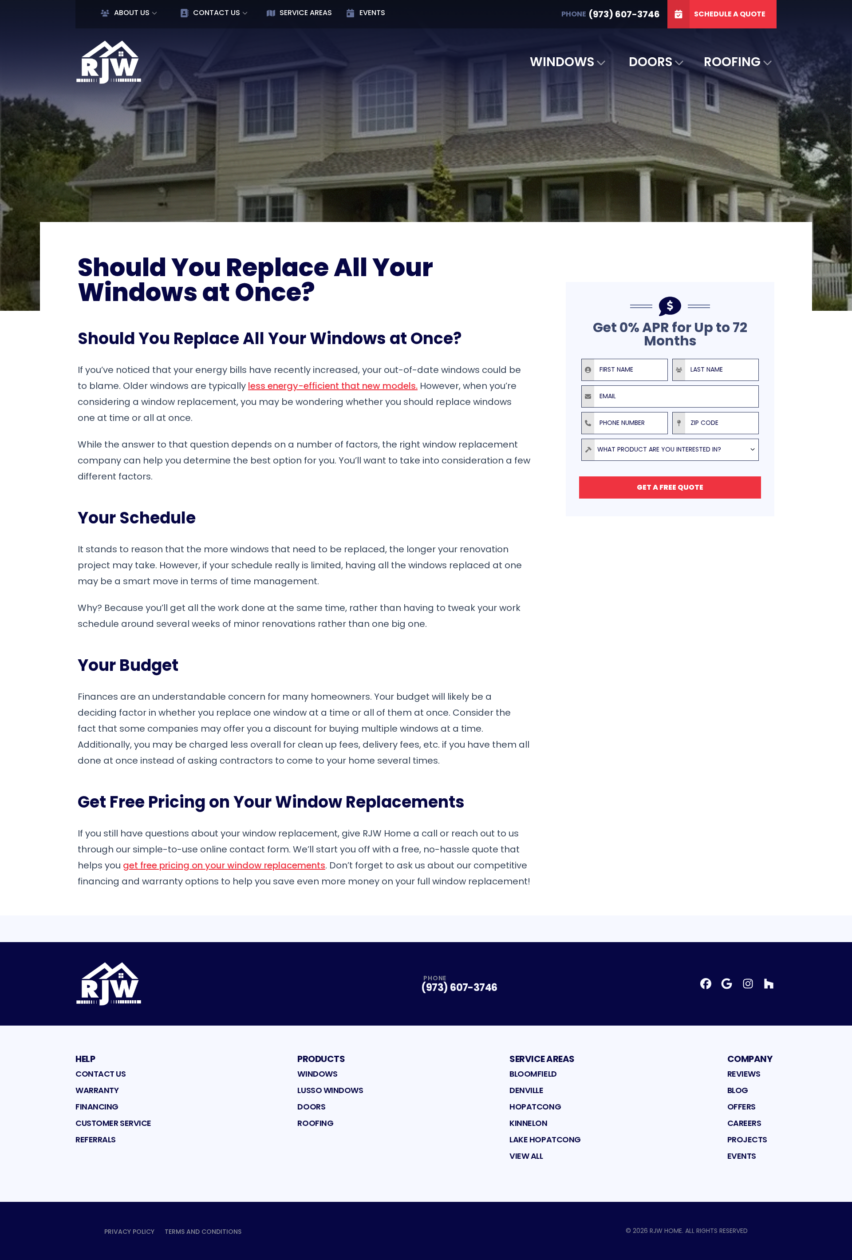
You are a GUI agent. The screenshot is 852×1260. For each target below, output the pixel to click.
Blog (737, 1090)
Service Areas (306, 13)
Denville (526, 1090)
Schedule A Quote (729, 14)
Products (321, 1059)
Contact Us (216, 13)
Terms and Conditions (203, 1231)
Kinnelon (528, 1123)
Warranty (96, 1090)
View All (526, 1155)
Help (85, 1059)
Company (750, 1059)
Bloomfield (533, 1073)
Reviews (744, 1073)
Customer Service (113, 1123)
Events (372, 13)
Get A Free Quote (670, 487)
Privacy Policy (129, 1231)
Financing (96, 1106)
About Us (131, 13)
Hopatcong (535, 1106)
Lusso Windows (330, 1090)
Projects (747, 1139)
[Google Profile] (726, 983)
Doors (650, 62)
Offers (741, 1106)
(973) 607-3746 (459, 988)
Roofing (732, 62)
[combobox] (670, 450)
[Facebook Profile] (706, 983)
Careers (744, 1123)
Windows (562, 62)
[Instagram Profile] (748, 983)
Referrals (95, 1139)
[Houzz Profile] (769, 983)
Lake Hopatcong (545, 1139)
